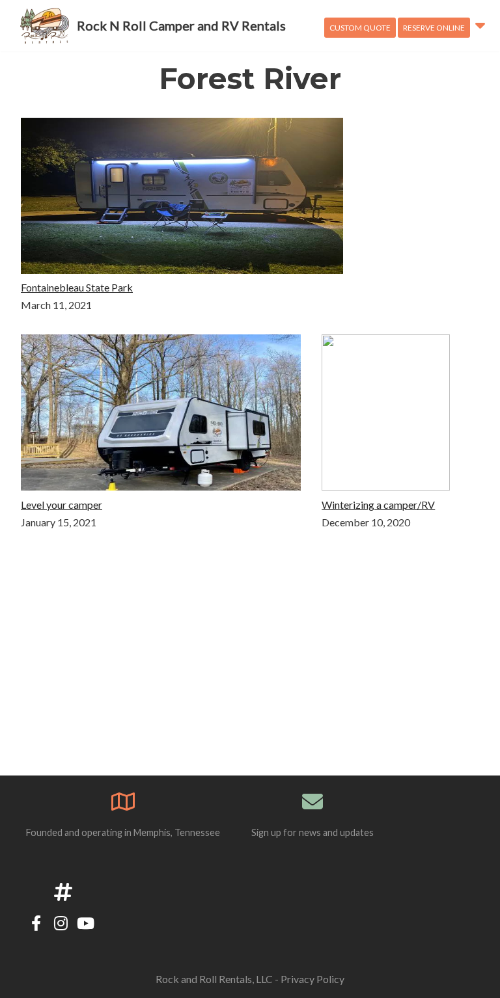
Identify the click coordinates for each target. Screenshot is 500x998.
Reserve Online (434, 28)
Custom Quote (360, 28)
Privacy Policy (312, 979)
